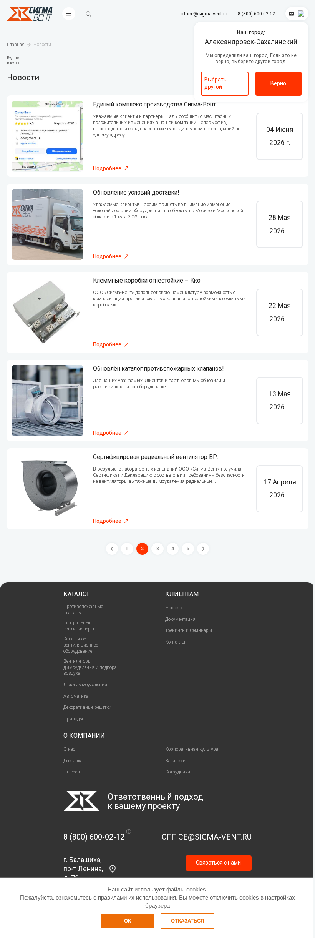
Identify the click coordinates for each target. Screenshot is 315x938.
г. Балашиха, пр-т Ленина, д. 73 (83, 869)
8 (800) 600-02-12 (256, 14)
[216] (47, 224)
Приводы (73, 719)
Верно (278, 83)
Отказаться (187, 921)
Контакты (175, 642)
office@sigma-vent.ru (204, 14)
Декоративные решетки (87, 707)
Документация (180, 619)
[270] (47, 136)
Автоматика (75, 696)
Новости (174, 607)
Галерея (71, 772)
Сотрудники (177, 772)
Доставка (73, 760)
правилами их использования (137, 897)
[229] (47, 312)
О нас (69, 749)
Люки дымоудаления (85, 684)
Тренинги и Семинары (188, 630)
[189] (47, 400)
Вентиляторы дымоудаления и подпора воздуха (90, 667)
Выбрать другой (215, 83)
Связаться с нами (218, 863)
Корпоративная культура (191, 749)
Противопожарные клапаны (83, 609)
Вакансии (175, 760)
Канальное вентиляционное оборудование (80, 645)
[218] (47, 488)
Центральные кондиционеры (78, 626)
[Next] (203, 549)
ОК (127, 921)
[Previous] (112, 549)
